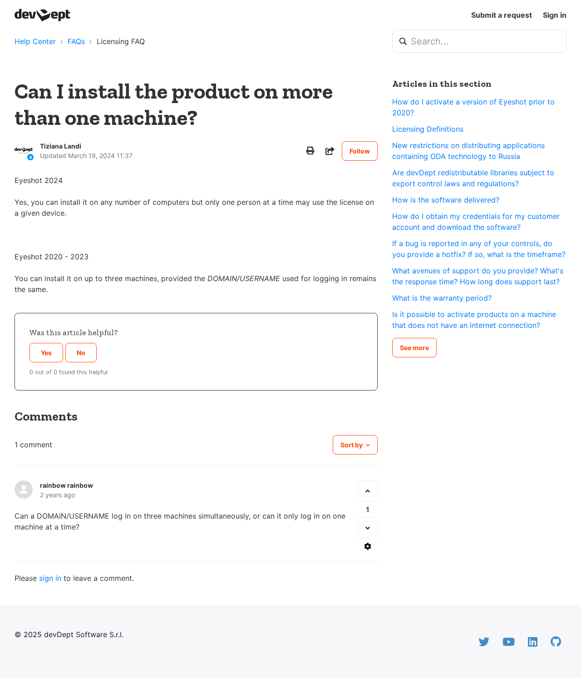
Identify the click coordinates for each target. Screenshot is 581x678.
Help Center (35, 41)
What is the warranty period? (442, 297)
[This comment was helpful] (368, 490)
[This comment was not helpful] (368, 528)
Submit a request (501, 15)
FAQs (76, 41)
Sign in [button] (554, 15)
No (81, 352)
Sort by (351, 445)
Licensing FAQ (121, 41)
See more (414, 347)
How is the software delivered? (445, 199)
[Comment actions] (367, 546)
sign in (50, 578)
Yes (46, 352)
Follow (360, 151)
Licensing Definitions (427, 129)
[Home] (42, 15)
